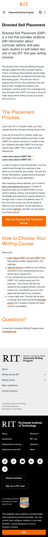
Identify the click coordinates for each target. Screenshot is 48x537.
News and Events (10, 385)
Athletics (34, 444)
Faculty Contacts (10, 390)
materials (16, 208)
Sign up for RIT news (15, 486)
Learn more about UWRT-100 (16, 156)
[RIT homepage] (22, 424)
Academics (7, 438)
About (5, 369)
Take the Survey (15, 267)
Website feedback (14, 478)
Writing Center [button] (8, 380)
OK (24, 532)
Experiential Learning (11, 444)
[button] (4, 12)
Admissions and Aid (11, 449)
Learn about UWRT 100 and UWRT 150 (26, 257)
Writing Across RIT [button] (10, 374)
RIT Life (33, 438)
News (32, 449)
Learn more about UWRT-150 (16, 159)
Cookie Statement (19, 523)
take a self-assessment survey (16, 186)
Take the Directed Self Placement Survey (24, 221)
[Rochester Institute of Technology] (24, 4)
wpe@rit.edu (10, 331)
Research (34, 433)
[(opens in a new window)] (5, 461)
